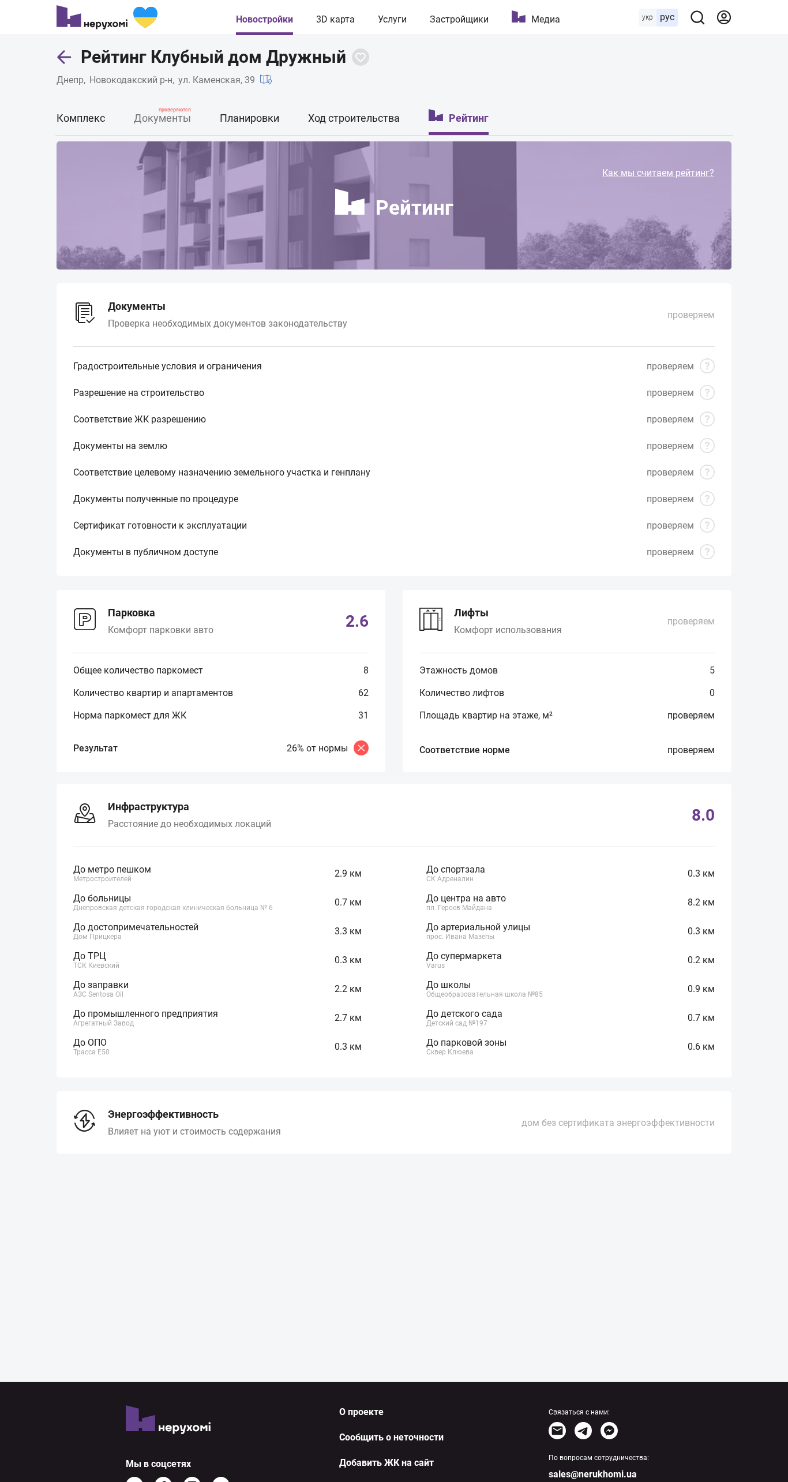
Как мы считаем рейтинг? (658, 172)
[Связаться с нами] (557, 1430)
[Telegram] (583, 1430)
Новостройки (264, 19)
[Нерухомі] (107, 17)
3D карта (335, 19)
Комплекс (81, 118)
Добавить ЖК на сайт (386, 1462)
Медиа (545, 19)
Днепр (70, 79)
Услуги (392, 19)
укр (647, 17)
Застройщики (459, 19)
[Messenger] (609, 1430)
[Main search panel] (697, 17)
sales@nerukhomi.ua (593, 1474)
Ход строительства (354, 118)
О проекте (361, 1411)
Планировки (249, 118)
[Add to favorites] (360, 57)
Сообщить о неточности (391, 1437)
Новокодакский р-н (130, 79)
